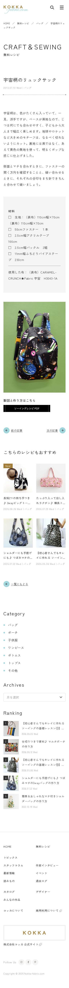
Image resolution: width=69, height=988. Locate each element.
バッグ (40, 23)
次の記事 (52, 430)
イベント (41, 873)
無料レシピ (23, 23)
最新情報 (9, 873)
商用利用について (47, 910)
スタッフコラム (13, 865)
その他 (13, 670)
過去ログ (41, 881)
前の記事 (16, 430)
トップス (14, 663)
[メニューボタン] (62, 8)
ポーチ (13, 632)
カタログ (9, 892)
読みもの (9, 881)
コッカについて (13, 910)
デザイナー (43, 892)
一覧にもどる (19, 584)
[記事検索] (52, 8)
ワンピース (16, 647)
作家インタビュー (47, 865)
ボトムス (14, 655)
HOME (6, 23)
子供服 (13, 640)
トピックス (10, 857)
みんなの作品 (12, 900)
